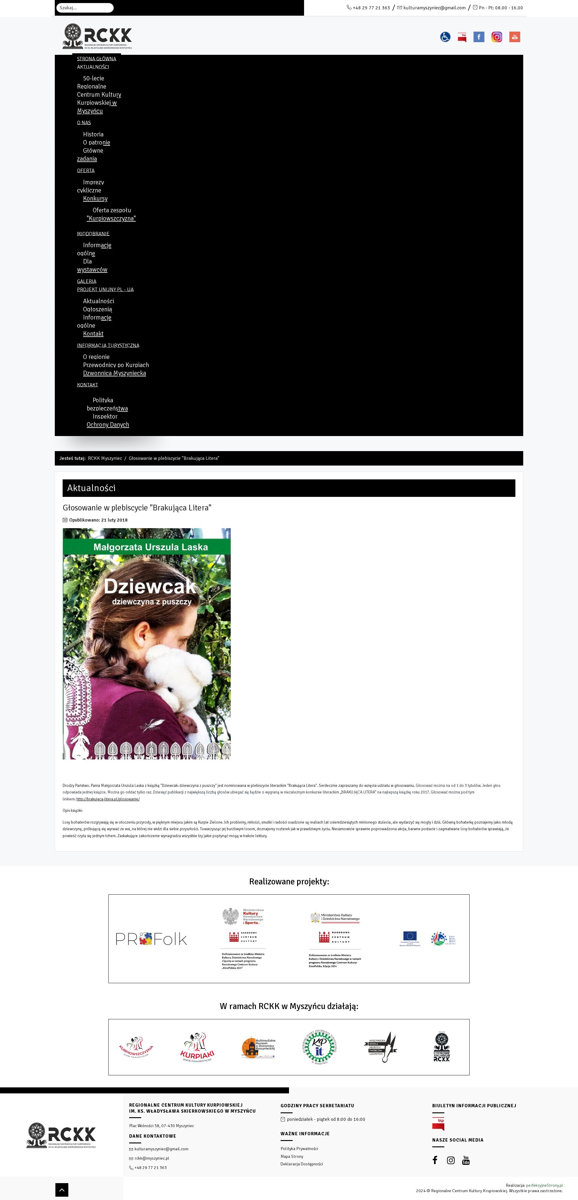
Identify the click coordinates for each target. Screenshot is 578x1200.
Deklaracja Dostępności (302, 1164)
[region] (289, 1143)
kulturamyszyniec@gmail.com (434, 8)
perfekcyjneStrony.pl (544, 1185)
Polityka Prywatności (299, 1148)
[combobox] (85, 8)
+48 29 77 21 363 (371, 8)
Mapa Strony (292, 1156)
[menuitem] (96, 58)
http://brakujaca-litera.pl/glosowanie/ (108, 799)
